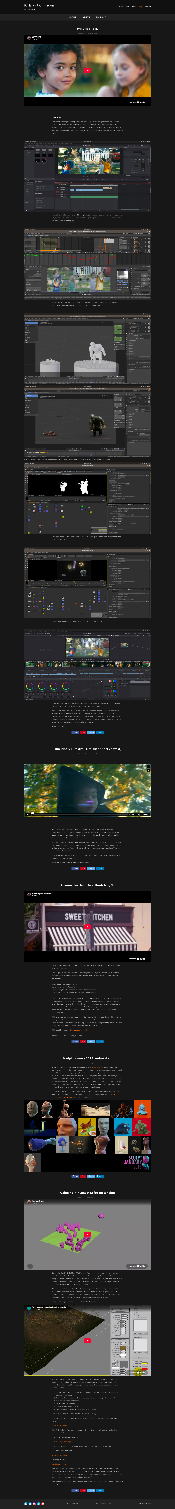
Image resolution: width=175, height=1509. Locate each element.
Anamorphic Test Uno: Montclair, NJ (88, 885)
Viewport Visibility (59, 1455)
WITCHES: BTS (87, 29)
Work (127, 7)
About (134, 7)
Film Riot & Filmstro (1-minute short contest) (87, 749)
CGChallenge (97, 1067)
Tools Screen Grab (60, 1425)
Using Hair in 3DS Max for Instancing (87, 1193)
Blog (140, 7)
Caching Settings (59, 1464)
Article (72, 17)
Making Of (101, 17)
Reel (121, 7)
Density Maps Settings (61, 1442)
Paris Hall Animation (39, 5)
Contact (148, 7)
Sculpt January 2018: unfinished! (87, 1058)
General (86, 17)
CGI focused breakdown (80, 1030)
